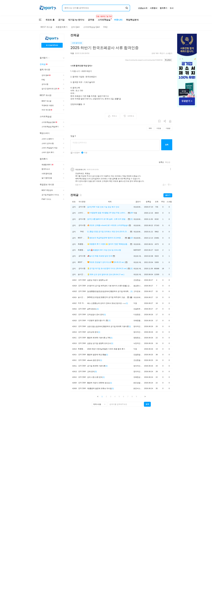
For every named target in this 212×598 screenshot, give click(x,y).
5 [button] (119, 396)
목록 (150, 128)
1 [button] (102, 396)
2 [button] (106, 396)
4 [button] (114, 396)
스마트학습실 (104, 18)
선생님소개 (142, 8)
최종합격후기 (61, 27)
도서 (171, 8)
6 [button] (123, 396)
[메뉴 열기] (40, 19)
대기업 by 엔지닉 (76, 20)
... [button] (140, 396)
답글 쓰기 (78, 185)
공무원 (91, 20)
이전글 (159, 128)
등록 (166, 145)
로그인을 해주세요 (52, 45)
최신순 (167, 162)
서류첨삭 (153, 8)
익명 (85, 153)
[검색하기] (127, 8)
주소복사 (168, 60)
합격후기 (163, 8)
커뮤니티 (118, 20)
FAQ (105, 27)
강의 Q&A (75, 27)
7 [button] (127, 396)
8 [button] (132, 396)
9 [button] (136, 396)
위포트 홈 (50, 20)
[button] (98, 396)
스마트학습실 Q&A (91, 27)
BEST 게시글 (46, 27)
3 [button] (110, 396)
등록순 (161, 162)
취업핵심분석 (132, 20)
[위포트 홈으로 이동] (48, 8)
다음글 (168, 128)
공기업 (61, 20)
